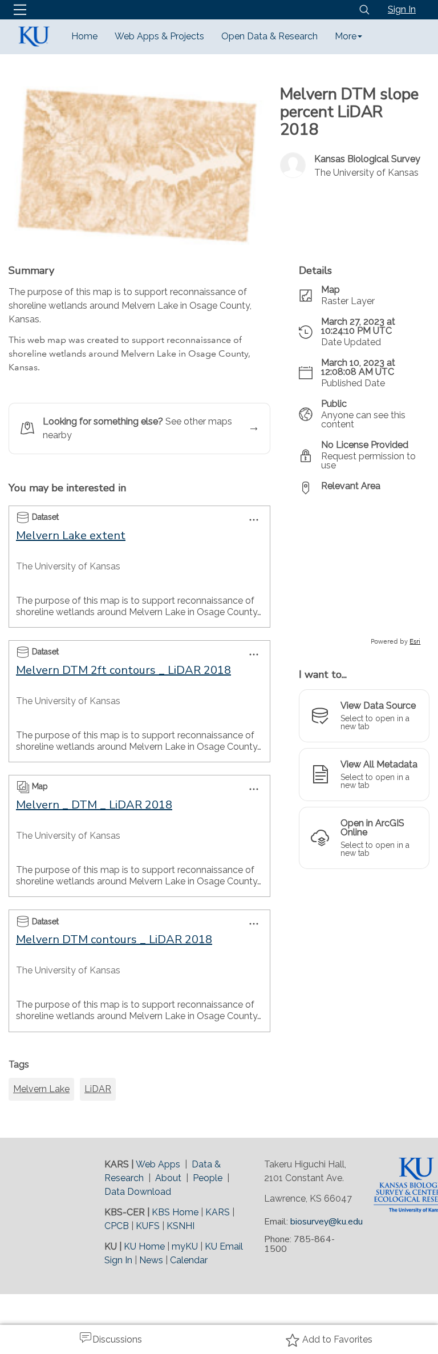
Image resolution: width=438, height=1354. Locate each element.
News (151, 1260)
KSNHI (180, 1225)
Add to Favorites (337, 1339)
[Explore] (364, 575)
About (168, 1178)
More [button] (345, 36)
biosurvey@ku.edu (326, 1221)
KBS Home (175, 1212)
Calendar (189, 1260)
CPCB (116, 1225)
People (207, 1178)
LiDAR (97, 1089)
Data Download (137, 1191)
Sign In (402, 9)
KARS (217, 1212)
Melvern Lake (41, 1089)
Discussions (117, 1339)
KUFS (148, 1225)
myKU (185, 1246)
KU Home (144, 1246)
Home (84, 36)
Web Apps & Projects (159, 36)
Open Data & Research (269, 36)
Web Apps (158, 1164)
